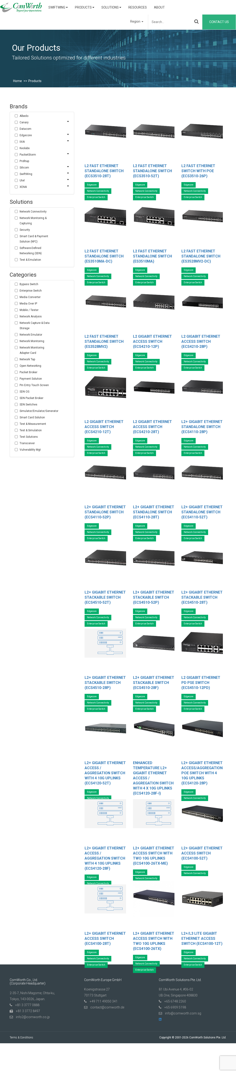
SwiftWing (57, 7)
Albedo (24, 116)
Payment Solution (31, 378)
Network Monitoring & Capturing (33, 220)
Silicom (24, 167)
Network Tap (27, 359)
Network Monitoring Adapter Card (32, 350)
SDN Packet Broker (31, 398)
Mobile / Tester (29, 310)
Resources (137, 7)
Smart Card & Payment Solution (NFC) (34, 239)
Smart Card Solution (32, 417)
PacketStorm (28, 154)
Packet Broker (28, 372)
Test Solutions (29, 436)
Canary (24, 122)
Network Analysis (31, 316)
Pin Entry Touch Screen (34, 385)
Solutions (110, 7)
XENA (23, 187)
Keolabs (25, 148)
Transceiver (27, 443)
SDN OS (24, 391)
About (159, 7)
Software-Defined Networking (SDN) (31, 250)
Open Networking (30, 365)
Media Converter (30, 297)
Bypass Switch (29, 284)
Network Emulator (31, 334)
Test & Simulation (31, 430)
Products (83, 7)
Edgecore (26, 135)
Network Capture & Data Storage (35, 325)
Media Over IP (28, 303)
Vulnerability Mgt (30, 449)
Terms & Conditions (21, 1037)
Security (25, 229)
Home (17, 81)
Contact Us (219, 22)
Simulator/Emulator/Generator (37, 411)
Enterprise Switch (31, 290)
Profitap (24, 161)
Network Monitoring (32, 341)
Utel (22, 180)
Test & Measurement (33, 424)
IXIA (22, 141)
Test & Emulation (30, 259)
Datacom (25, 128)
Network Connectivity (33, 211)
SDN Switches (28, 404)
